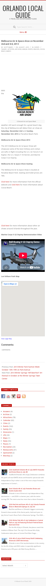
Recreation (7, 447)
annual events (27, 49)
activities (11, 49)
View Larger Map (6, 339)
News (5, 441)
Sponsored (7, 453)
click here (16, 184)
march (8, 51)
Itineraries (7, 432)
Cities (5, 423)
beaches (36, 49)
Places (5, 444)
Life (4, 435)
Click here (5, 182)
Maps (5, 438)
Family (5, 429)
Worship (6, 455)
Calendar (7, 420)
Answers (6, 411)
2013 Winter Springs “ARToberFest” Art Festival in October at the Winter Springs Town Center (22, 376)
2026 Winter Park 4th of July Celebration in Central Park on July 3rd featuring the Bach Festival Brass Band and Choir (26, 523)
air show (18, 49)
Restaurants (8, 450)
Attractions (7, 417)
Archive (6, 414)
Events (36, 47)
